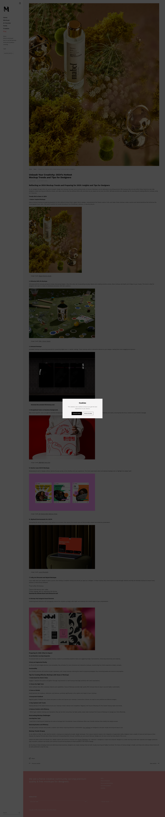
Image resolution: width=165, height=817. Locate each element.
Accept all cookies (77, 413)
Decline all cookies (88, 413)
